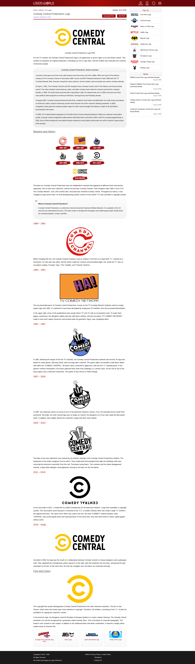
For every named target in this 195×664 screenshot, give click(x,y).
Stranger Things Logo (147, 62)
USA (49, 17)
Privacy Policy (95, 654)
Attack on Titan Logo (147, 26)
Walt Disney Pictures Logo (149, 50)
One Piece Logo (145, 14)
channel (35, 17)
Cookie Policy (106, 654)
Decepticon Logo (146, 56)
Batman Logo (144, 38)
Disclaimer (98, 657)
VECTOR (122, 16)
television (43, 17)
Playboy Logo (144, 68)
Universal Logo (145, 20)
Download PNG (109, 16)
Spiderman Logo (145, 44)
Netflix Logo (144, 32)
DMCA (87, 654)
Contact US (98, 660)
